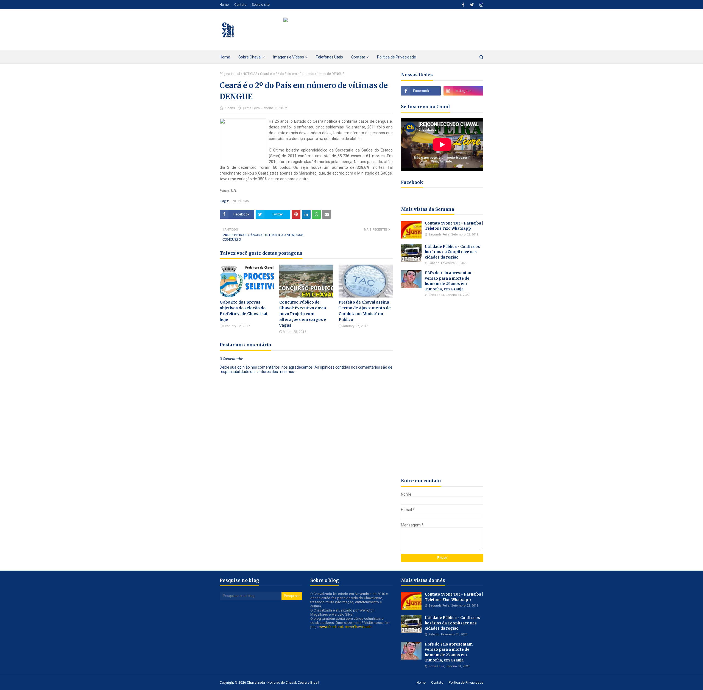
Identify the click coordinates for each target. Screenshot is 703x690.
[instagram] (480, 5)
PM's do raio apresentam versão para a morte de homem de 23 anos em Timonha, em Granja (449, 281)
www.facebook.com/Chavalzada (345, 627)
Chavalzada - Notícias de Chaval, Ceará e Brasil (283, 683)
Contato (240, 5)
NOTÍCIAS (250, 74)
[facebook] (463, 5)
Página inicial (230, 74)
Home (224, 5)
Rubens (229, 108)
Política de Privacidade (466, 683)
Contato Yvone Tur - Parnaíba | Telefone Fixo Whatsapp (454, 226)
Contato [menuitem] (358, 57)
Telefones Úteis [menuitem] (329, 57)
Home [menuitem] (225, 57)
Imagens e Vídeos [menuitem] (288, 57)
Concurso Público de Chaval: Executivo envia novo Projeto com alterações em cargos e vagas (302, 314)
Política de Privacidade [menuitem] (396, 57)
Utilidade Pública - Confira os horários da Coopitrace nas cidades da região (452, 252)
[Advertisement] (442, 387)
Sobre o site (261, 5)
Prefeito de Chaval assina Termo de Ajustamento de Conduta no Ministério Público (365, 311)
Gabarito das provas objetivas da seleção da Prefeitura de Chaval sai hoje (243, 311)
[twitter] (471, 5)
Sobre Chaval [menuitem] (249, 57)
